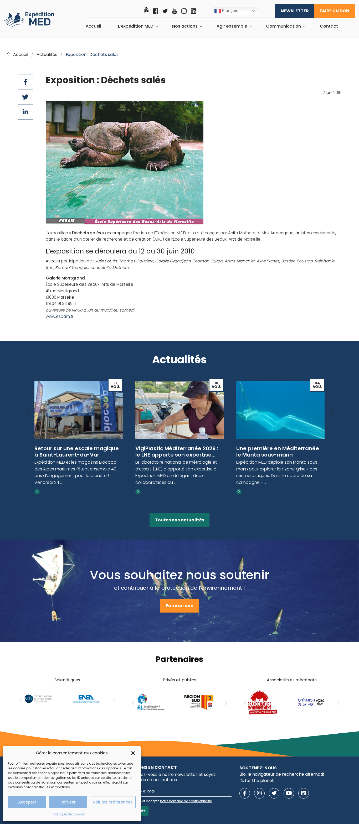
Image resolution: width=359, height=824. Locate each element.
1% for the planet (256, 781)
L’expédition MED (135, 26)
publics (189, 680)
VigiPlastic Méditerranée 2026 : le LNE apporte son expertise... (176, 451)
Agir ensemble (232, 26)
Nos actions (185, 26)
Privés (169, 680)
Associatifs (278, 680)
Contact (329, 26)
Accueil (93, 26)
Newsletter (295, 11)
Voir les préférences (113, 802)
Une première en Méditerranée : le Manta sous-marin (279, 451)
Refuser (68, 802)
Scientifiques (67, 680)
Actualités (47, 54)
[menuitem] (93, 26)
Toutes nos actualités (179, 520)
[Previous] (27, 410)
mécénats (306, 680)
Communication (283, 26)
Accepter (27, 802)
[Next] (331, 410)
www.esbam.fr (59, 316)
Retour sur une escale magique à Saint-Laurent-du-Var (76, 451)
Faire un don (334, 11)
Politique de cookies (69, 814)
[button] (133, 753)
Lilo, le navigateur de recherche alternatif (282, 774)
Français (229, 10)
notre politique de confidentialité (186, 801)
